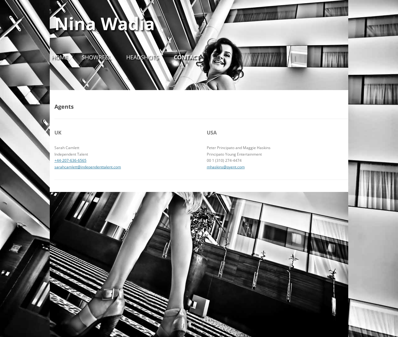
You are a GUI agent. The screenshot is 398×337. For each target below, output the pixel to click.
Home (59, 57)
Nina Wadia (104, 23)
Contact (187, 57)
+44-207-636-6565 (70, 160)
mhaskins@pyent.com (226, 167)
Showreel (96, 57)
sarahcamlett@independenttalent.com (87, 167)
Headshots (142, 57)
